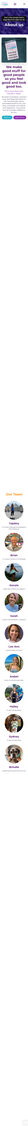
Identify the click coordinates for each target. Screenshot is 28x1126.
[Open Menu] (15, 4)
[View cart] (24, 4)
